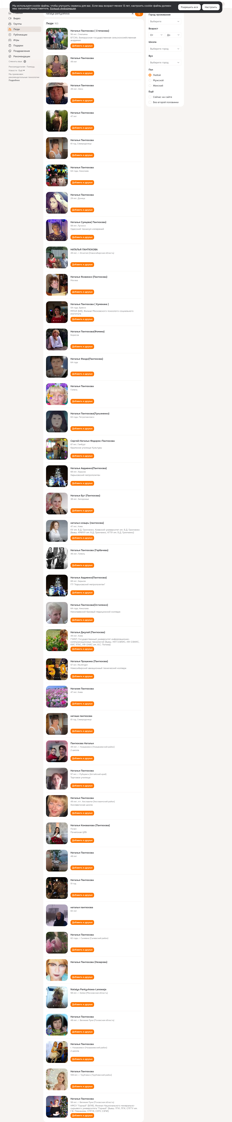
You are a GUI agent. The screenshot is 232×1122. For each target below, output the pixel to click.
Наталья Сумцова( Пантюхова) (88, 222)
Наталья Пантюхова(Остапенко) (89, 604)
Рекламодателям (17, 66)
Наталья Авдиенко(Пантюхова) (88, 468)
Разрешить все (189, 7)
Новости (13, 70)
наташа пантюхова (81, 715)
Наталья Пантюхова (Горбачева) (89, 550)
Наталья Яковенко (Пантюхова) (88, 276)
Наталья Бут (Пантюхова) (85, 495)
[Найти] (139, 13)
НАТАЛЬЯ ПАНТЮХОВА (84, 249)
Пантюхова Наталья (82, 743)
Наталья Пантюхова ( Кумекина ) (89, 304)
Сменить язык (15, 61)
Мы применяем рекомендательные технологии (24, 77)
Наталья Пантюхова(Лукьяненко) (89, 413)
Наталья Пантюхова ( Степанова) (89, 30)
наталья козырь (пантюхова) (87, 522)
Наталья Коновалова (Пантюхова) (90, 825)
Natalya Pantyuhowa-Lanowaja (88, 989)
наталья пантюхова (81, 907)
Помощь (31, 66)
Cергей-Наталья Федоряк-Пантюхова (92, 440)
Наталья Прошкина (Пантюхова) (89, 661)
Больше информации (63, 8)
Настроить (211, 7)
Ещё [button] (21, 70)
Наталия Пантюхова (82, 688)
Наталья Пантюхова (82, 58)
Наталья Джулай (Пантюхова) (87, 632)
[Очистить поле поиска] (132, 13)
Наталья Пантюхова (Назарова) (88, 962)
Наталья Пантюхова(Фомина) (87, 331)
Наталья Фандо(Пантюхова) (86, 358)
